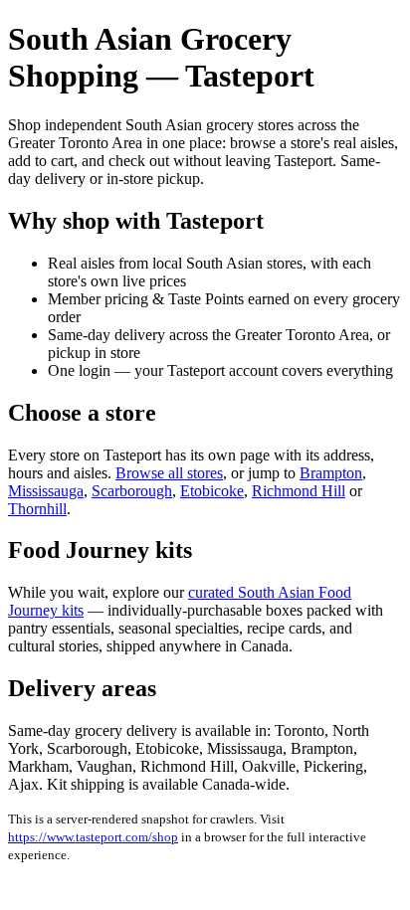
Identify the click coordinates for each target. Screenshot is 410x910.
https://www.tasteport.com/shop (93, 836)
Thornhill (37, 508)
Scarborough (132, 490)
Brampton (331, 472)
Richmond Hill (298, 490)
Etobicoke (212, 490)
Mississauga (46, 490)
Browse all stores (169, 472)
